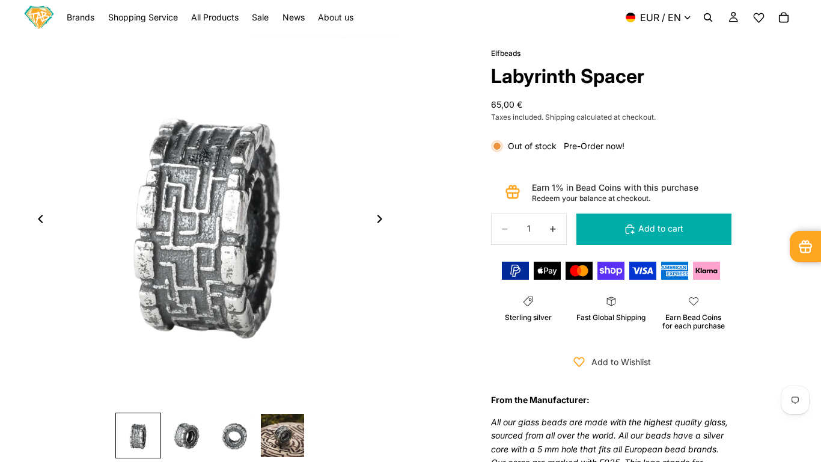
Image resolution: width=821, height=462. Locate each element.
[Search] (708, 17)
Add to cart (660, 228)
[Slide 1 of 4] (138, 435)
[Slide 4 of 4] (282, 435)
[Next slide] (383, 221)
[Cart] (784, 17)
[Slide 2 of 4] (186, 435)
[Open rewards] (805, 246)
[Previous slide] (37, 221)
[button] (758, 17)
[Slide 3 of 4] (234, 435)
